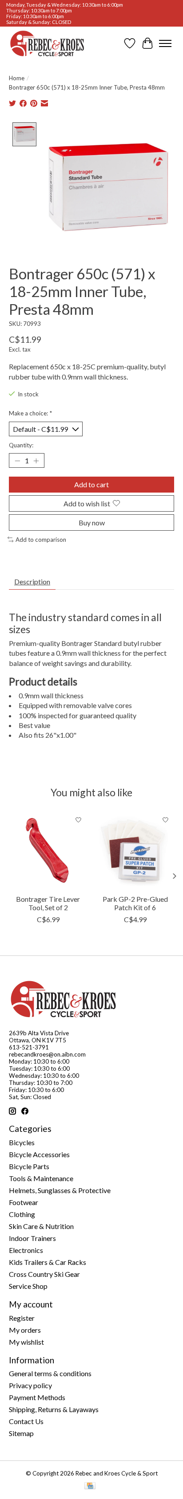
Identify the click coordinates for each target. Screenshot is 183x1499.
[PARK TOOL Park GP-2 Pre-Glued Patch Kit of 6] (135, 850)
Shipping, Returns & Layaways (54, 1409)
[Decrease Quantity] (17, 460)
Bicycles (22, 1142)
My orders (25, 1330)
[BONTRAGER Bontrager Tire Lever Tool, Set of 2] (48, 850)
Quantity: (21, 445)
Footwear (23, 1202)
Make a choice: (30, 413)
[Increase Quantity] (36, 460)
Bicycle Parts (29, 1166)
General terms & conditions (50, 1373)
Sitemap (21, 1433)
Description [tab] (32, 581)
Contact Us (26, 1421)
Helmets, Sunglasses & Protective (60, 1190)
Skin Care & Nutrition (41, 1226)
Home (16, 78)
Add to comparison (41, 539)
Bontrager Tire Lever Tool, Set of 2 (48, 903)
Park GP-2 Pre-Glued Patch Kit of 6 (135, 903)
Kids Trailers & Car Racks (47, 1262)
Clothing (22, 1214)
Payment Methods (37, 1397)
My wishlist (26, 1342)
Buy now (92, 522)
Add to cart (91, 484)
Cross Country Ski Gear (44, 1274)
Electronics (26, 1250)
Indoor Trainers (32, 1238)
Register (22, 1318)
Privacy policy (30, 1385)
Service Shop (28, 1286)
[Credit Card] (89, 1486)
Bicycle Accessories (39, 1154)
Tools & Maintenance (41, 1178)
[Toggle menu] (165, 43)
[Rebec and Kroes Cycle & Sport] (47, 43)
